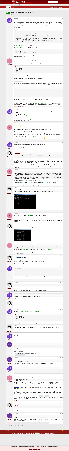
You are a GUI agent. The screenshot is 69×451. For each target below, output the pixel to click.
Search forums (12, 9)
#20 (62, 342)
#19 (62, 333)
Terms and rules (51, 430)
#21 (62, 357)
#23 (62, 375)
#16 (62, 301)
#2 (62, 58)
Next (10, 16)
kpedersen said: (17, 153)
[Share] (61, 18)
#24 (62, 403)
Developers (42, 4)
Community (36, 4)
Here (15, 276)
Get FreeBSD (22, 4)
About (17, 4)
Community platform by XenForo (34, 432)
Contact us (46, 430)
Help (61, 430)
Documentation (30, 4)
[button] (17, 7)
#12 (62, 255)
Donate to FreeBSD (52, 2)
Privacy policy (57, 430)
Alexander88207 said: (18, 171)
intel (25, 133)
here (20, 27)
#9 (62, 213)
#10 (62, 224)
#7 (62, 169)
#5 (62, 142)
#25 (62, 413)
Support (47, 4)
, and (19, 106)
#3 (62, 109)
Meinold (8, 14)
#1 (62, 18)
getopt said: (16, 405)
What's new (13, 7)
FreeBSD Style (9, 430)
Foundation (52, 4)
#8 (62, 187)
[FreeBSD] (23, 3)
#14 (62, 282)
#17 (62, 309)
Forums (8, 7)
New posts (7, 9)
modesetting (28, 134)
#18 (62, 325)
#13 (62, 266)
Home (14, 4)
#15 (62, 292)
